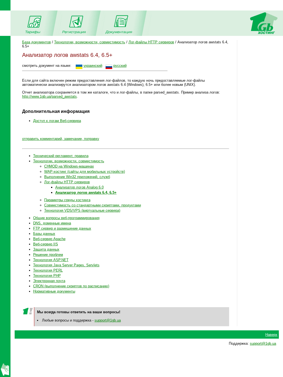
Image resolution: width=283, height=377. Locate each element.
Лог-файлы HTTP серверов (151, 42)
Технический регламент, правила (60, 156)
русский (120, 65)
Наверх (271, 335)
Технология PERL (48, 270)
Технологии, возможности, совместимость (89, 42)
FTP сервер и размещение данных (62, 228)
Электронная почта (49, 281)
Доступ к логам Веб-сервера (57, 121)
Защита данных (46, 249)
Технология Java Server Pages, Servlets (66, 265)
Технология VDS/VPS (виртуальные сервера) (82, 210)
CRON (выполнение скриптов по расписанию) (71, 286)
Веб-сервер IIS (45, 244)
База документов (36, 42)
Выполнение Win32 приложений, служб (77, 177)
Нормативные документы (54, 291)
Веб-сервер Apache (49, 239)
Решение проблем (48, 255)
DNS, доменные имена (52, 223)
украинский (92, 65)
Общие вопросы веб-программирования (66, 218)
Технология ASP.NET (51, 260)
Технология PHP (47, 276)
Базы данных (44, 234)
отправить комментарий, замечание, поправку (60, 139)
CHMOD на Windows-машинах (69, 166)
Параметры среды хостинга (67, 200)
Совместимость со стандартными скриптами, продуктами (92, 205)
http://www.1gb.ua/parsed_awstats (49, 96)
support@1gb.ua (108, 320)
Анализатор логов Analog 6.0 (79, 187)
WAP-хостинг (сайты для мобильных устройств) (84, 171)
